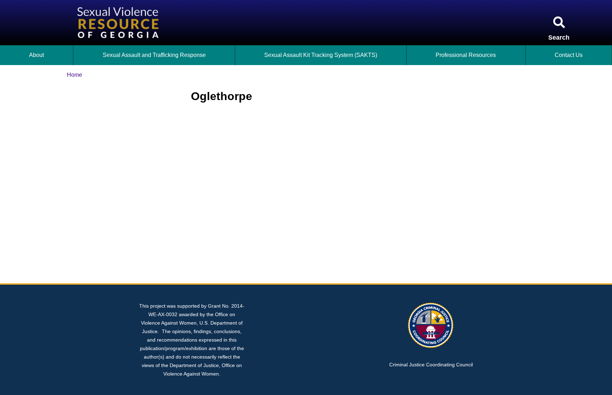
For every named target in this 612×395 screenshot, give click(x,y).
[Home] (119, 4)
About (36, 55)
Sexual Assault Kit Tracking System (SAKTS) (320, 55)
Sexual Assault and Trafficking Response (154, 55)
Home (74, 75)
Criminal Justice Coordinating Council (431, 364)
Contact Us (569, 55)
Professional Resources (466, 55)
